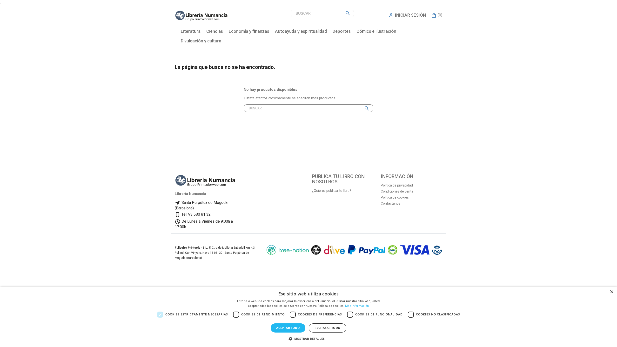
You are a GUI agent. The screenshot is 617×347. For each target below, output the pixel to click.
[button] (308, 338)
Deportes (342, 31)
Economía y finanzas (249, 31)
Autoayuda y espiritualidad (301, 31)
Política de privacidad (397, 185)
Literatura (191, 31)
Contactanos (390, 203)
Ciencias (214, 31)
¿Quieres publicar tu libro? (331, 191)
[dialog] (308, 317)
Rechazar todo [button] (327, 328)
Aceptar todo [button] (288, 328)
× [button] (611, 292)
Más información (357, 306)
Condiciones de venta (397, 191)
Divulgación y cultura (201, 40)
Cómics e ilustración (376, 31)
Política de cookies (395, 197)
